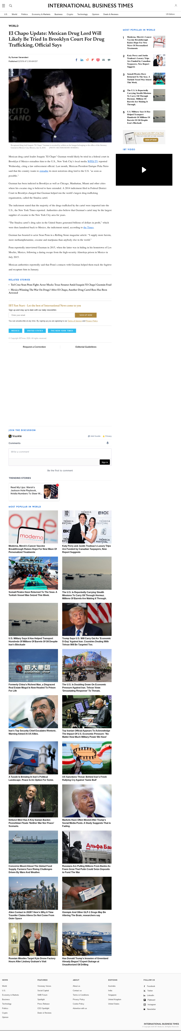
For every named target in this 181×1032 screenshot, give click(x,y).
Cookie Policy (78, 1004)
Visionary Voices (44, 986)
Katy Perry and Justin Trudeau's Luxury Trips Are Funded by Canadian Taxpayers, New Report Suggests (86, 549)
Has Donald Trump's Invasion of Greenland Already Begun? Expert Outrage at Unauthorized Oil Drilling (85, 961)
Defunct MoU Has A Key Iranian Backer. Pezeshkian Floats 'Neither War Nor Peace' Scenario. (31, 823)
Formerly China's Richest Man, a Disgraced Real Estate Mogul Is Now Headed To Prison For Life (32, 687)
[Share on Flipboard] (92, 59)
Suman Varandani (19, 57)
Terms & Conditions (81, 995)
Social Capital (43, 991)
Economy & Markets (41, 14)
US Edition (170, 14)
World (14, 14)
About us (76, 986)
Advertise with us (80, 1008)
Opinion (95, 14)
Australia (111, 986)
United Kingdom (114, 999)
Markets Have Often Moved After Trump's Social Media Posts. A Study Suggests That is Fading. (86, 823)
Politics (24, 14)
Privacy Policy (92, 321)
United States (113, 1004)
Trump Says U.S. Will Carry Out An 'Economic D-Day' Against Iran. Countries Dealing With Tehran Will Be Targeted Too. (86, 641)
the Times (88, 227)
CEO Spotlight (43, 1008)
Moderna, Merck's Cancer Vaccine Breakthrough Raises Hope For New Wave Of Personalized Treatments (33, 549)
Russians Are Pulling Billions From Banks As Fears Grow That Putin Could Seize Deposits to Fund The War (86, 869)
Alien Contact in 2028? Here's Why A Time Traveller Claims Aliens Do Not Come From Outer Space (31, 915)
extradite (44, 170)
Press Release (43, 1004)
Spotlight (41, 999)
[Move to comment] (109, 59)
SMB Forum (42, 995)
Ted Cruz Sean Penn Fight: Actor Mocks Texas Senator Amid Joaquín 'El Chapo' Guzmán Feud (61, 285)
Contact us (77, 991)
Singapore (112, 995)
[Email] (103, 59)
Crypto (70, 14)
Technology (82, 14)
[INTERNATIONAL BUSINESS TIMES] (90, 6)
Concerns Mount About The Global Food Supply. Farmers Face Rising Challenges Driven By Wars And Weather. (30, 869)
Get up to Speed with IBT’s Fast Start (149, 133)
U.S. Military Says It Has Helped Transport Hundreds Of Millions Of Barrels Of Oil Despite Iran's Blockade (33, 641)
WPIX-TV (93, 161)
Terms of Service (75, 321)
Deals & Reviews (110, 14)
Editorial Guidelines (86, 347)
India (110, 991)
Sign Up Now (151, 140)
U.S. (5, 14)
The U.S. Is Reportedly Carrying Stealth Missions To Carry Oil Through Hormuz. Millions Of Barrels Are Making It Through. (84, 595)
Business (59, 14)
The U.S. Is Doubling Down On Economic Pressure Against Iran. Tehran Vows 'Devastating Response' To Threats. (84, 687)
